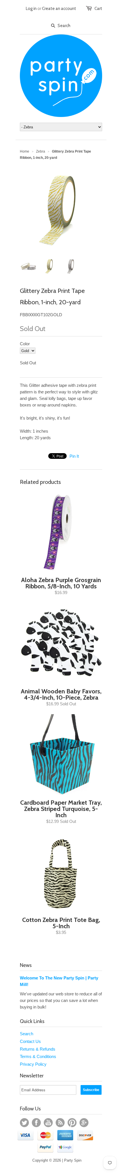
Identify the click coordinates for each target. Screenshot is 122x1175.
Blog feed (60, 1122)
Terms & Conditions (38, 1056)
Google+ (84, 1122)
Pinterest (72, 1122)
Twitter (24, 1122)
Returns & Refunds (37, 1049)
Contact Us (30, 1041)
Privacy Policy (33, 1064)
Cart (98, 8)
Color (25, 343)
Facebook (36, 1122)
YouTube (48, 1122)
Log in (31, 8)
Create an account (59, 8)
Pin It (74, 456)
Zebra (40, 151)
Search (26, 1033)
